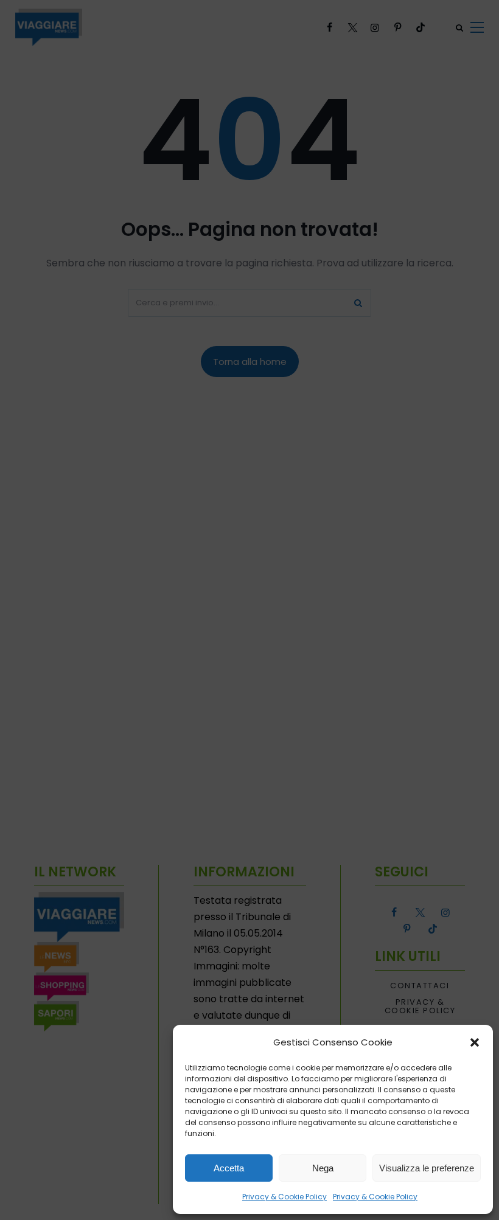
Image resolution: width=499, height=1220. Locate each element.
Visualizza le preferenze (426, 1168)
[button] (475, 1042)
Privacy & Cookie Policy (284, 1196)
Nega (322, 1168)
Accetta (229, 1168)
